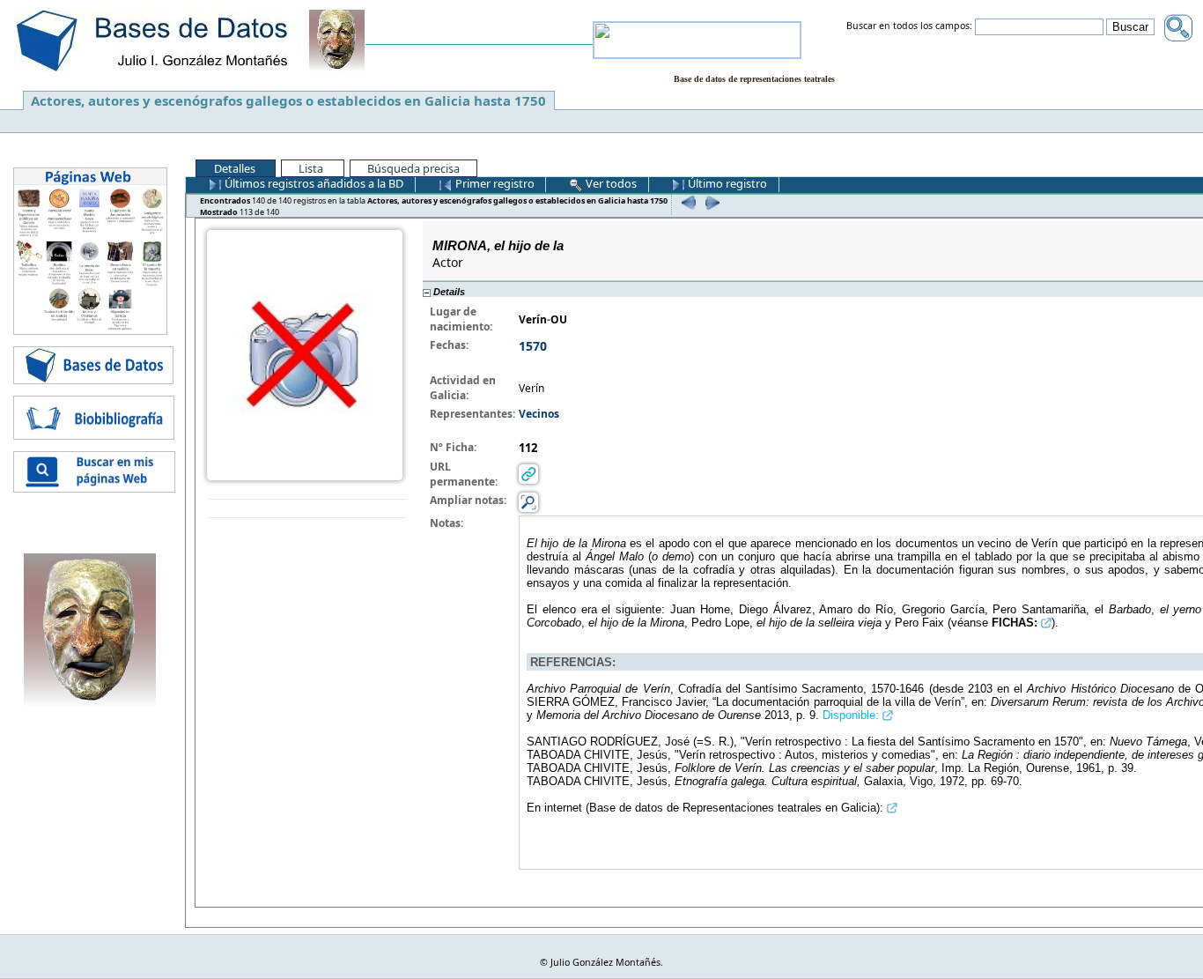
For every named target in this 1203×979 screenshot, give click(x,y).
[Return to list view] (307, 509)
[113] (710, 202)
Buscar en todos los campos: (909, 26)
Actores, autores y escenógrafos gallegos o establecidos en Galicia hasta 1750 (288, 100)
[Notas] (528, 501)
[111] (686, 202)
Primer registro (494, 183)
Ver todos (610, 183)
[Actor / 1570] (304, 353)
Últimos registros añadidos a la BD (312, 183)
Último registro (726, 183)
